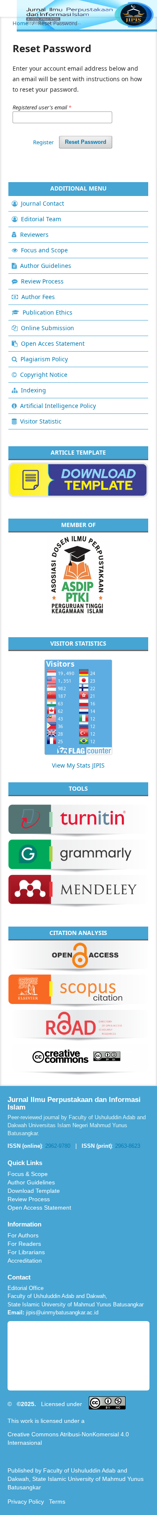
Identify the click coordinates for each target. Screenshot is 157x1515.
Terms (57, 1501)
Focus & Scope (28, 1174)
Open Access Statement (39, 1207)
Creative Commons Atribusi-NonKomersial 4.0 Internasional (68, 1438)
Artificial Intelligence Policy (58, 406)
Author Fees (38, 297)
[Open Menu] (8, 8)
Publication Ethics (47, 312)
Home (20, 23)
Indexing (33, 390)
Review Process (42, 281)
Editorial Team (41, 219)
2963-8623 (127, 1146)
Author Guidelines (45, 266)
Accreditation (25, 1260)
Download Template (34, 1190)
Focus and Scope (44, 250)
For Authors (23, 1235)
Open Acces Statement (53, 343)
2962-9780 (57, 1146)
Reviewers (34, 234)
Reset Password (85, 142)
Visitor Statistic (41, 421)
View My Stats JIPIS (78, 765)
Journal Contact (42, 203)
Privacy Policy (26, 1501)
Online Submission (47, 328)
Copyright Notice (43, 375)
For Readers (24, 1243)
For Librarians (26, 1252)
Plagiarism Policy (44, 359)
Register (43, 142)
